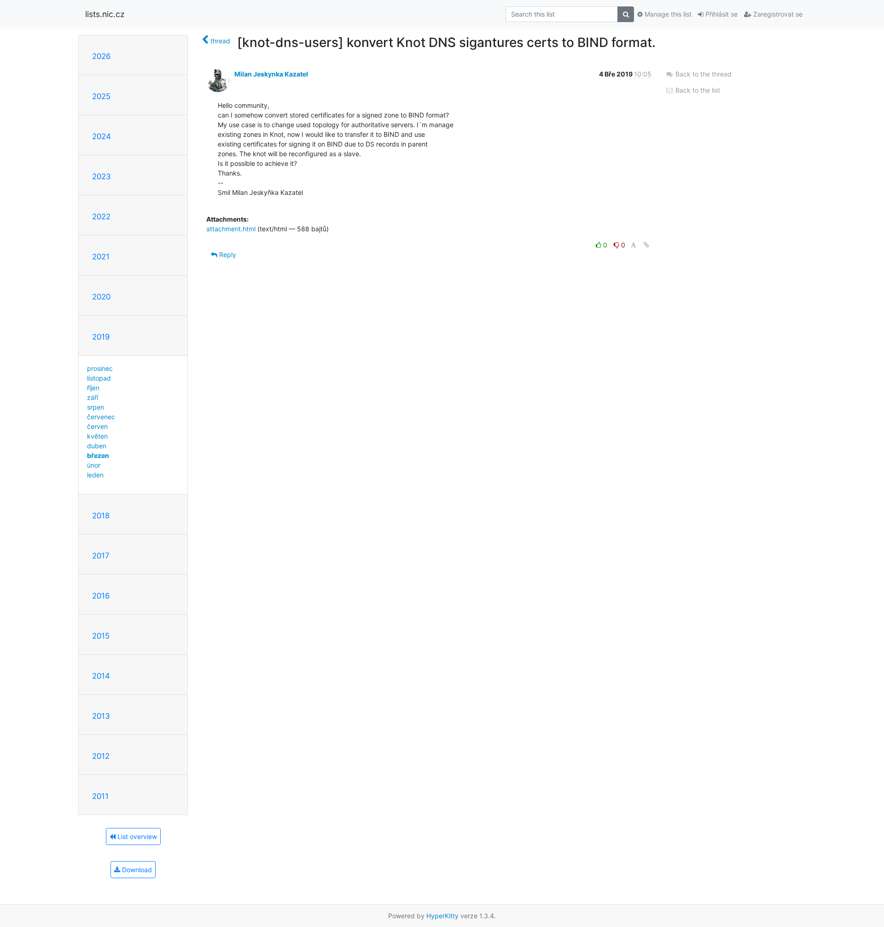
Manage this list (667, 14)
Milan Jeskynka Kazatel (271, 74)
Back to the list (697, 90)
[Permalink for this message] (646, 245)
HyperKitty (442, 916)
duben (96, 446)
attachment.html (231, 229)
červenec (101, 417)
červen (97, 426)
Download (136, 870)
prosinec (100, 368)
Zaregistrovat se (777, 14)
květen (97, 436)
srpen (95, 407)
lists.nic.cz (104, 14)
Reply (226, 254)
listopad (99, 378)
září (92, 397)
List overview (136, 836)
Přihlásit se (721, 14)
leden (95, 475)
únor (93, 465)
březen (98, 455)
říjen (93, 388)
